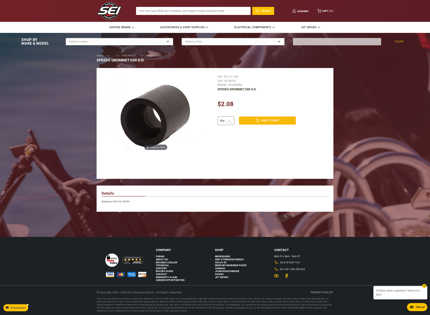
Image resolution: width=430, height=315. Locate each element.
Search (266, 11)
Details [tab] (108, 193)
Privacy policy (322, 292)
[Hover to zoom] (156, 115)
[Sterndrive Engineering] (109, 10)
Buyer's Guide (164, 271)
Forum (160, 256)
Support (161, 268)
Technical (162, 265)
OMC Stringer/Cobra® (229, 259)
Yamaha (220, 268)
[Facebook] (288, 277)
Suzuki (219, 274)
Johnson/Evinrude (227, 271)
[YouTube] (277, 277)
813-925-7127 (292, 262)
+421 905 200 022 (294, 269)
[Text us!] (417, 308)
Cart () (327, 11)
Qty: (222, 120)
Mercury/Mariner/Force (231, 265)
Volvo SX (221, 262)
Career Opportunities (170, 280)
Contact (161, 274)
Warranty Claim (166, 277)
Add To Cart (270, 120)
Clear (399, 41)
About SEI (162, 259)
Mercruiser (222, 256)
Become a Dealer (166, 262)
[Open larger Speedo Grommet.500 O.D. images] (156, 115)
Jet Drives (221, 277)
